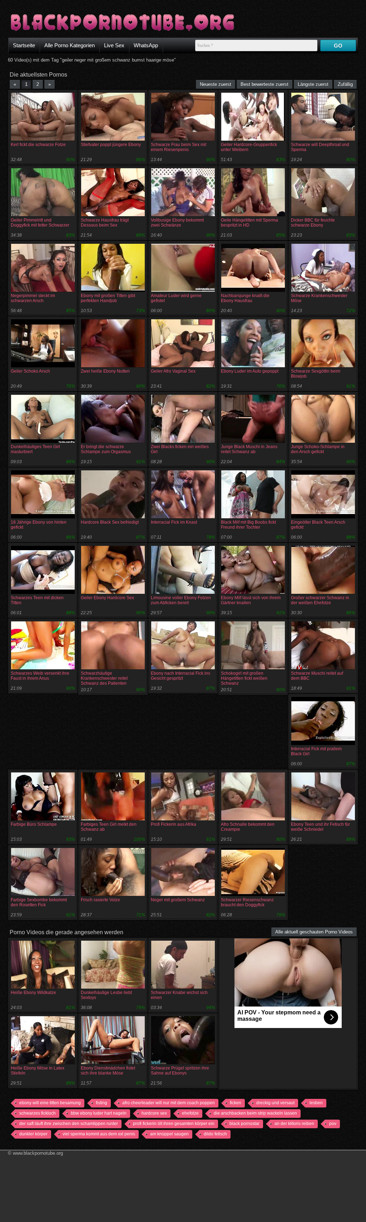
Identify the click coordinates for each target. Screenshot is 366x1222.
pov (332, 1123)
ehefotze (190, 1113)
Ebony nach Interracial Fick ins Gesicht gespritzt (180, 676)
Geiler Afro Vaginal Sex (173, 371)
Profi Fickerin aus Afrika (173, 824)
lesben (316, 1102)
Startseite (24, 45)
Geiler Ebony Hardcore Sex (107, 597)
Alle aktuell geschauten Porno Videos (314, 932)
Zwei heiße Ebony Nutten (105, 371)
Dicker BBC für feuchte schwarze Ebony (313, 223)
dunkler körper (33, 1133)
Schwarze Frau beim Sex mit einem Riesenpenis (178, 147)
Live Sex (114, 45)
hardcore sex (154, 1113)
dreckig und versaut (275, 1102)
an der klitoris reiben (294, 1123)
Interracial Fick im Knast (174, 522)
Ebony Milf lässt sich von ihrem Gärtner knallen (251, 600)
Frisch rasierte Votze (100, 899)
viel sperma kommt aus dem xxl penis (99, 1133)
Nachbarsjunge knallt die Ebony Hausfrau (245, 298)
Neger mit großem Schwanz (178, 899)
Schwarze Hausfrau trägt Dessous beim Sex (105, 223)
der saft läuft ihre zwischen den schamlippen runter (68, 1123)
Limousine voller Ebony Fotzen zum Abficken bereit (181, 600)
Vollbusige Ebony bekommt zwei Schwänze (177, 223)
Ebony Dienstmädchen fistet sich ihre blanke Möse (108, 1071)
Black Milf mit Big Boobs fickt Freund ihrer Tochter (248, 525)
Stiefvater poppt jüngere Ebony (111, 144)
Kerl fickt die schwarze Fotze (38, 144)
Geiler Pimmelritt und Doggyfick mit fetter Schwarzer (40, 223)
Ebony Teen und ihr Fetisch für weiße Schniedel (320, 827)
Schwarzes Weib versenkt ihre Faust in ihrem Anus (40, 676)
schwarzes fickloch (37, 1113)
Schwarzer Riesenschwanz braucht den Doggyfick (247, 902)
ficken (235, 1102)
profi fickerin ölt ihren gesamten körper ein (173, 1123)
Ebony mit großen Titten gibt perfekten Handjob (108, 298)
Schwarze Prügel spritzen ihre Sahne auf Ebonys (180, 1071)
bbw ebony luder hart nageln (99, 1113)
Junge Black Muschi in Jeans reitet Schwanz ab (249, 449)
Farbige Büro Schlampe (34, 824)
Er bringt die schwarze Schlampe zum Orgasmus (106, 449)
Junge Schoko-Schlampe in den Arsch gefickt (318, 449)
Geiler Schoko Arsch (30, 371)
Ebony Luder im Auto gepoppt (249, 371)
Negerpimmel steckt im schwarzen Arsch (33, 298)
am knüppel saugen (169, 1133)
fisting (101, 1102)
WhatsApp (146, 45)
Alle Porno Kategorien (69, 45)
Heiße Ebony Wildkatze (33, 992)
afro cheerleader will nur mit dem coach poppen (168, 1102)
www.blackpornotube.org (38, 1153)
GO (338, 46)
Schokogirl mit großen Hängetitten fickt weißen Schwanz (244, 678)
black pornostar (244, 1123)
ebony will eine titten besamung (50, 1102)
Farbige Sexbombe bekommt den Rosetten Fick (39, 902)
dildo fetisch (215, 1133)
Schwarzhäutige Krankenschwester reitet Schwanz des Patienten (104, 678)
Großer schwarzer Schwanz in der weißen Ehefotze (320, 600)
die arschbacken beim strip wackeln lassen (255, 1113)
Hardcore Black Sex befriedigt (110, 522)
